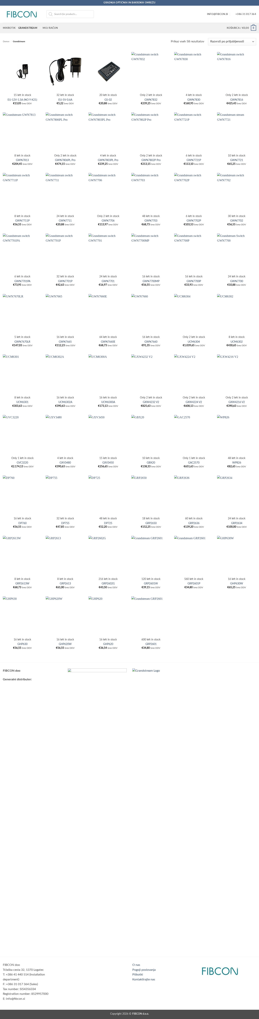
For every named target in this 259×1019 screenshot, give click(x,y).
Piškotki (137, 974)
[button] (241, 28)
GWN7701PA (22, 281)
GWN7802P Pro (151, 160)
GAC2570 (193, 462)
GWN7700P (194, 281)
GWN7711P (22, 220)
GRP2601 (151, 644)
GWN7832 (150, 99)
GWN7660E (108, 341)
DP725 (108, 523)
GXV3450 (108, 462)
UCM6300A (108, 402)
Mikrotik (9, 28)
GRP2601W (151, 583)
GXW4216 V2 (236, 402)
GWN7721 (236, 160)
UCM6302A (65, 402)
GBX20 (151, 462)
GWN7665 (65, 341)
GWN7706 (108, 220)
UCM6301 (22, 402)
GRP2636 (193, 523)
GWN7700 (236, 281)
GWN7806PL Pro (65, 160)
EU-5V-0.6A (65, 99)
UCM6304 (194, 341)
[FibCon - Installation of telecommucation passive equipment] (22, 14)
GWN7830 (193, 99)
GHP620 (108, 644)
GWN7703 (150, 220)
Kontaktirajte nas (143, 979)
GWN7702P (194, 220)
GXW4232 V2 (151, 402)
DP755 (65, 523)
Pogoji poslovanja (144, 969)
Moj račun (50, 28)
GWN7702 (236, 220)
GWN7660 (150, 341)
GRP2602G (108, 583)
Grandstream (27, 28)
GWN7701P (65, 281)
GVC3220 (22, 462)
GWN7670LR (22, 341)
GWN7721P (194, 160)
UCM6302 (237, 341)
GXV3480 (65, 462)
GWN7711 (65, 220)
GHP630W (236, 583)
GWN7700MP (151, 281)
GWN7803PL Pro (108, 160)
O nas (136, 964)
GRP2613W (22, 583)
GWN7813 (22, 160)
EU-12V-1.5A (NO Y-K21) (22, 99)
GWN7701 (108, 281)
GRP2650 (151, 523)
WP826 (236, 462)
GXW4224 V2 (194, 402)
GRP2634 (236, 523)
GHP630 (22, 644)
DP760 (22, 523)
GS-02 (108, 99)
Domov (6, 41)
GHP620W (65, 644)
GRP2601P (194, 583)
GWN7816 (236, 99)
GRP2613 (65, 583)
